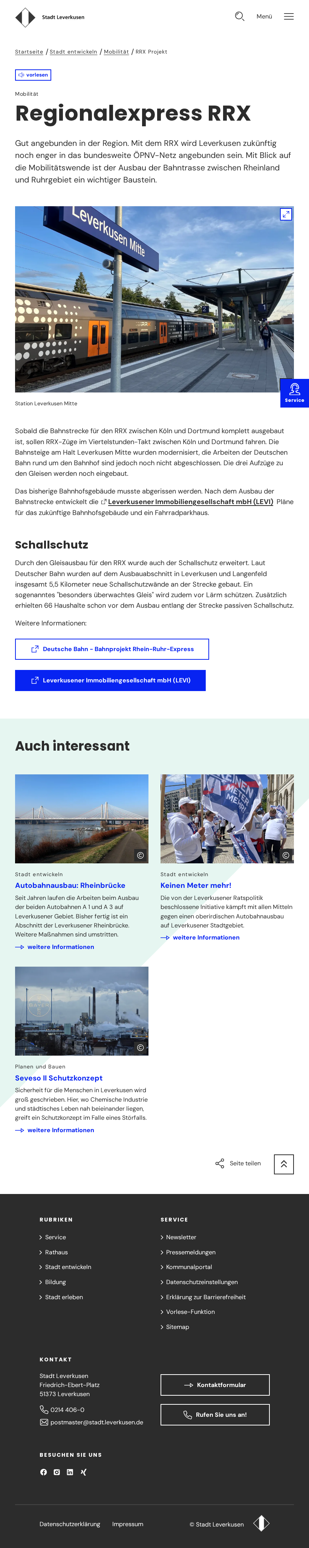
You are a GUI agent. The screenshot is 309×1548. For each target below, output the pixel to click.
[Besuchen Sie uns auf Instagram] (57, 1472)
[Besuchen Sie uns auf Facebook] (43, 1472)
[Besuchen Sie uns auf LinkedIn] (70, 1472)
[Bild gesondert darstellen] (154, 299)
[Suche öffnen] (240, 17)
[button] (33, 75)
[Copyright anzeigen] (140, 855)
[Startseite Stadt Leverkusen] (261, 1524)
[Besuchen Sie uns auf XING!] (83, 1472)
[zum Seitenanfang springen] (284, 1164)
